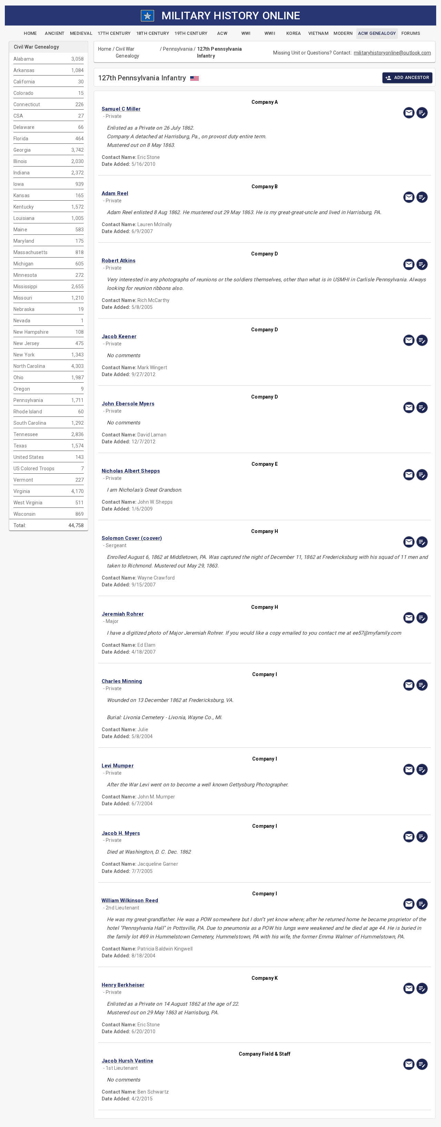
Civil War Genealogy (127, 52)
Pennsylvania (178, 49)
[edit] (422, 112)
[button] (216, 109)
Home (105, 49)
